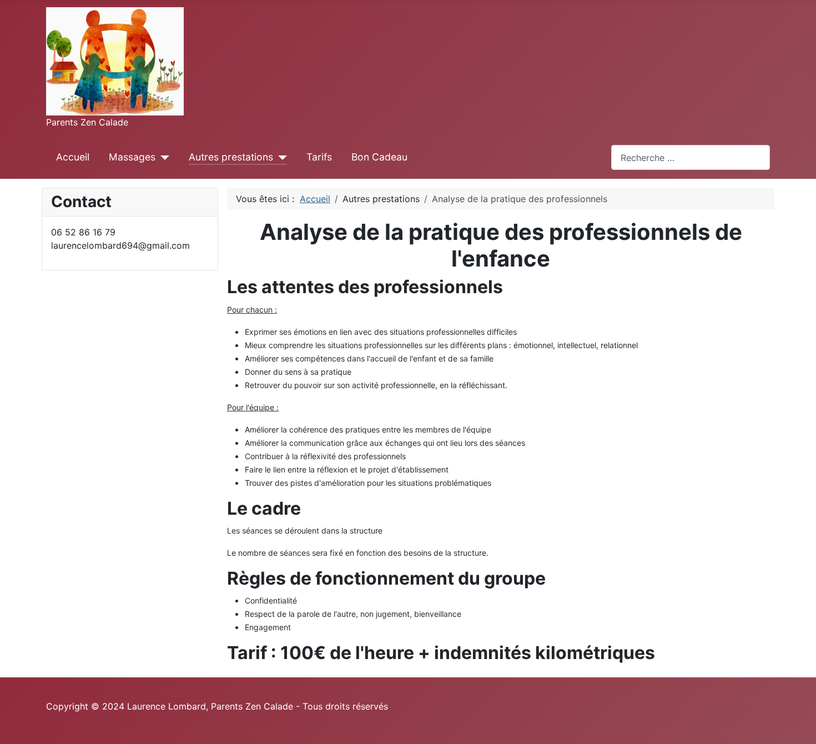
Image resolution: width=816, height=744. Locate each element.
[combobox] (690, 157)
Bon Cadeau (379, 157)
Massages (132, 157)
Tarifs (319, 157)
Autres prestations (231, 157)
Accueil (72, 157)
